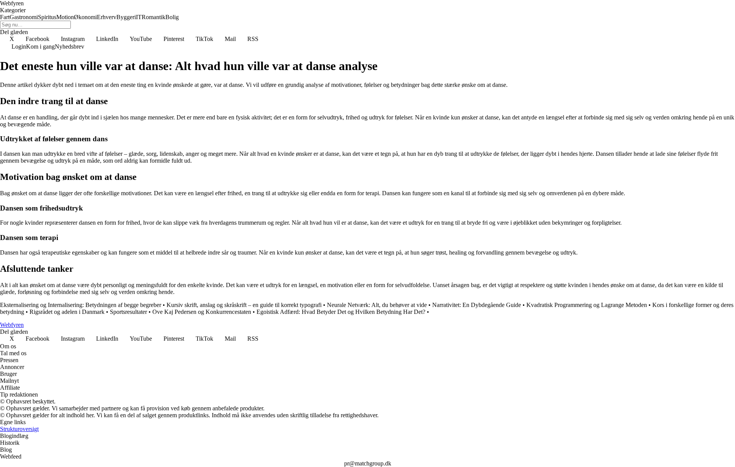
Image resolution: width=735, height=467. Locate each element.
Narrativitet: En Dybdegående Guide (476, 305)
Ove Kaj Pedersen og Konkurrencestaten (201, 312)
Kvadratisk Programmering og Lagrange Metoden (586, 305)
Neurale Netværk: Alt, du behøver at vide (377, 305)
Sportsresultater (128, 312)
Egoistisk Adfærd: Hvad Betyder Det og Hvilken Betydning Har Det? (340, 312)
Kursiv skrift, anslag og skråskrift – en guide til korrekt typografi (244, 305)
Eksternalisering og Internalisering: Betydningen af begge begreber (80, 305)
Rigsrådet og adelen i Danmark (67, 312)
